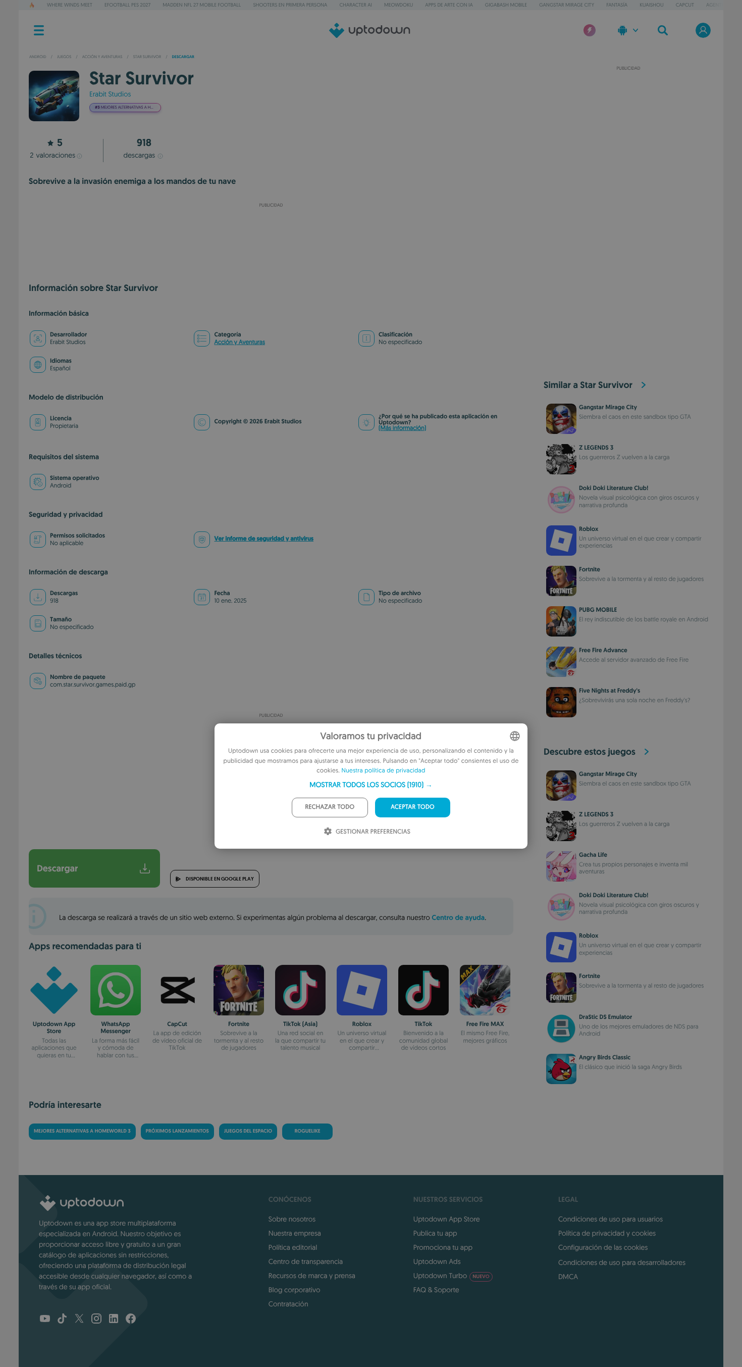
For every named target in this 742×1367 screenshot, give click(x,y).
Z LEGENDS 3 (596, 448)
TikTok (424, 1024)
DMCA (568, 1276)
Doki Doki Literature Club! (613, 488)
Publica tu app (435, 1233)
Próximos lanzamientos (177, 1131)
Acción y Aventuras (239, 342)
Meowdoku (398, 5)
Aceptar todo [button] (413, 807)
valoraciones (52, 155)
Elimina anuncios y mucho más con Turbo (266, 263)
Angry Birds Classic (604, 1057)
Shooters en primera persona (290, 5)
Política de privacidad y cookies (607, 1233)
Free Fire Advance (603, 650)
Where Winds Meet (69, 5)
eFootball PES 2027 (127, 5)
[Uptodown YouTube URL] (45, 1319)
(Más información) (402, 428)
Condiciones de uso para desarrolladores (621, 1262)
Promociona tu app (442, 1247)
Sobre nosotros (292, 1219)
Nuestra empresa (295, 1233)
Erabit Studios (110, 94)
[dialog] (371, 785)
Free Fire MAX (485, 1024)
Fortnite (238, 1024)
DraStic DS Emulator (605, 1017)
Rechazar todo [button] (330, 807)
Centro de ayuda (458, 917)
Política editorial (293, 1247)
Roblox (362, 1024)
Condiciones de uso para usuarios (610, 1219)
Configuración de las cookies (603, 1247)
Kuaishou (651, 5)
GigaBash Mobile (506, 5)
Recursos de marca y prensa (312, 1275)
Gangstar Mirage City (566, 5)
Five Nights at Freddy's (609, 691)
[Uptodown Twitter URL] (79, 1319)
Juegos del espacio (248, 1131)
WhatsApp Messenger (115, 1027)
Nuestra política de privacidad (384, 770)
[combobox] (515, 736)
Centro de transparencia (306, 1261)
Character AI (355, 5)
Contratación (288, 1303)
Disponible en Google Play (220, 878)
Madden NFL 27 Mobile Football (202, 5)
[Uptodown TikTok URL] (62, 1319)
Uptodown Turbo (451, 1275)
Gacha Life (593, 855)
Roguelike (307, 1131)
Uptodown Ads (437, 1261)
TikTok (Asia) (300, 1024)
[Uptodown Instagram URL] (96, 1319)
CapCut (685, 5)
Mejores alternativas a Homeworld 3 (82, 1131)
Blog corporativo (295, 1289)
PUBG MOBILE (598, 610)
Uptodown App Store (54, 1027)
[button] (370, 784)
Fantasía (616, 5)
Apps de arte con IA (448, 5)
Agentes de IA (722, 5)
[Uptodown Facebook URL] (131, 1319)
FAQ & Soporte (436, 1289)
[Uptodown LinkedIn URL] (114, 1319)
